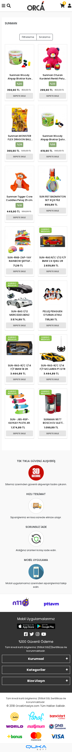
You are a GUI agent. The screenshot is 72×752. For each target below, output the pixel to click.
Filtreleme (28, 37)
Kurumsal (36, 659)
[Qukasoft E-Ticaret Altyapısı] (36, 747)
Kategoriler (36, 670)
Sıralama (44, 37)
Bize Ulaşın (36, 681)
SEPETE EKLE (19, 95)
